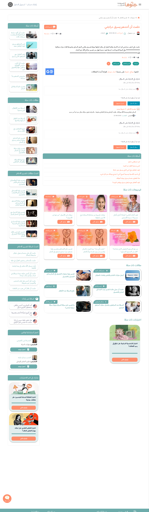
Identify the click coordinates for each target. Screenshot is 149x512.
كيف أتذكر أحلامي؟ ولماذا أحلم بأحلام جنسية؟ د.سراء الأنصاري (126, 216)
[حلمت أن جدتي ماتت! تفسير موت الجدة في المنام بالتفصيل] (132, 291)
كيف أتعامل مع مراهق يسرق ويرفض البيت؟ (126, 182)
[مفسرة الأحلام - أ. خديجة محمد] (138, 109)
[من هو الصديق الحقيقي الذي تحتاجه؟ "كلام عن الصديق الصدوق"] (125, 237)
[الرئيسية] (138, 17)
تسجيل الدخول (19, 4)
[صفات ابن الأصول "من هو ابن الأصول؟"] (59, 203)
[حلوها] (140, 4)
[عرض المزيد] (108, 63)
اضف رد (124, 115)
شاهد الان (128, 221)
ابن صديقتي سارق (134, 161)
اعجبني (130, 115)
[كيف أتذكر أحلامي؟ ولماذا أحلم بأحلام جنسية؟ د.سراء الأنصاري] (125, 203)
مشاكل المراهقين (99, 302)
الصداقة (113, 230)
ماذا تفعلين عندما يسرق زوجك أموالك (128, 178)
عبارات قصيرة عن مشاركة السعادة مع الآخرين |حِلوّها (92, 216)
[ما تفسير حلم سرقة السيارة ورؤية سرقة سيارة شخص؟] (83, 306)
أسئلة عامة (48, 196)
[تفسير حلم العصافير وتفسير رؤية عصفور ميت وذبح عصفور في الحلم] (59, 237)
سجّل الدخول (133, 103)
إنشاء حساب (31, 4)
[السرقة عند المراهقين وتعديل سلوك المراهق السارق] (132, 306)
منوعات (132, 17)
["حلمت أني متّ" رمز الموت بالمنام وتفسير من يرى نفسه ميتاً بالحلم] (92, 237)
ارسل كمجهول (120, 103)
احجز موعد (22, 349)
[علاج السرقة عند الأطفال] (83, 291)
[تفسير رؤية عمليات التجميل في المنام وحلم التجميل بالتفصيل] (83, 275)
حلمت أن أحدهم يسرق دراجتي (108, 17)
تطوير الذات (81, 196)
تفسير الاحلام (123, 17)
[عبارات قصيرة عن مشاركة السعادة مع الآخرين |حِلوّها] (92, 203)
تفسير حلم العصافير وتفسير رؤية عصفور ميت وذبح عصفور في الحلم (61, 250)
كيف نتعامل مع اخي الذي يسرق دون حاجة (126, 170)
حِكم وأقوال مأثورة (99, 271)
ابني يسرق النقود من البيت (131, 166)
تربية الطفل (49, 286)
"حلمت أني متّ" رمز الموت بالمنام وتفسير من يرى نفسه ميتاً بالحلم (94, 250)
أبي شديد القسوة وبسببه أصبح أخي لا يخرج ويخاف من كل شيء (120, 174)
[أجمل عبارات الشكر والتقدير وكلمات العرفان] (132, 275)
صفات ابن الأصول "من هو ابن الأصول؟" (62, 216)
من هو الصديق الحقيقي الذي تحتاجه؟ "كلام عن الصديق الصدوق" (125, 250)
